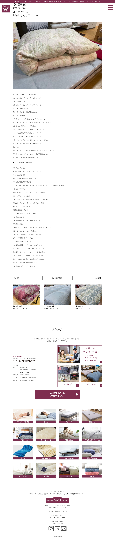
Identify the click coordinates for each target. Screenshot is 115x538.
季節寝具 (75, 1)
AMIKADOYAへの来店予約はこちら (57, 394)
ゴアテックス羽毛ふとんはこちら (23, 163)
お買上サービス (50, 494)
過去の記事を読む (57, 278)
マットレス (23, 1)
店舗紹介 (82, 1)
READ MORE (23, 417)
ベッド (31, 1)
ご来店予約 (32, 494)
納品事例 (60, 494)
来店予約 (97, 1)
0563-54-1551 (24, 372)
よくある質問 (68, 494)
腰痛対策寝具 (48, 1)
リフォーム (67, 1)
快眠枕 (17, 1)
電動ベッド (39, 1)
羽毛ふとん (58, 1)
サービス (90, 1)
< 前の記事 (16, 278)
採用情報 (77, 494)
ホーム (83, 494)
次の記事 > (99, 278)
